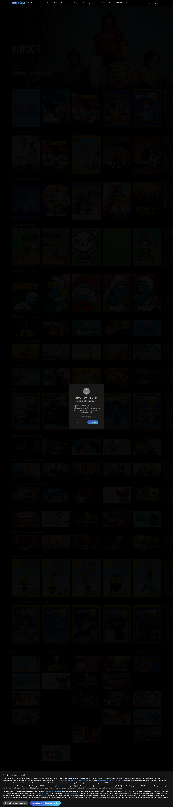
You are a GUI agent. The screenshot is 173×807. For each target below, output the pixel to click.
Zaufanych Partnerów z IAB (43, 793)
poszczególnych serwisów (58, 786)
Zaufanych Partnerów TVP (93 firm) (108, 780)
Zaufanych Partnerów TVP (72, 793)
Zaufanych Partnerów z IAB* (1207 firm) (73, 780)
